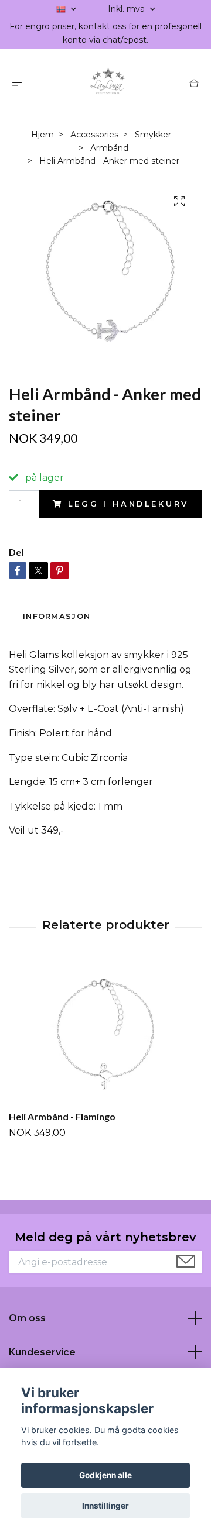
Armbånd (109, 148)
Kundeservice (42, 1352)
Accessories (94, 134)
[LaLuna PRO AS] (108, 85)
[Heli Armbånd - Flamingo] (105, 1033)
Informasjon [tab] (56, 616)
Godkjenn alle (105, 1475)
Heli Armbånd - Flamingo (62, 1116)
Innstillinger (105, 1505)
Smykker (153, 134)
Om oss (27, 1318)
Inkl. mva (127, 9)
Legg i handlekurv (128, 504)
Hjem (42, 134)
